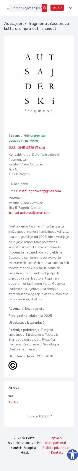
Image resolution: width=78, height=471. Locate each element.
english (57, 7)
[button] (69, 8)
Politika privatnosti (56, 448)
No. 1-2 (12, 402)
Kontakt (57, 452)
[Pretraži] (44, 8)
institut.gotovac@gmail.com (40, 191)
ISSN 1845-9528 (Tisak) (27, 148)
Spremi (42, 465)
